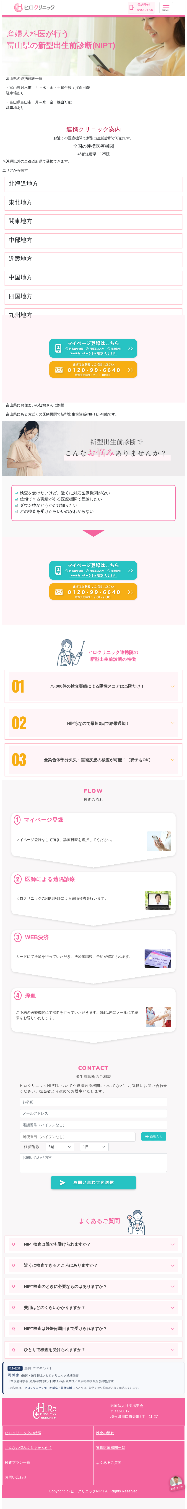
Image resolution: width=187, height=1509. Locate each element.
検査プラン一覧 (17, 1462)
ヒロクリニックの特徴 (23, 1433)
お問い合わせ (16, 1477)
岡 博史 (13, 1375)
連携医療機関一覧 (110, 1448)
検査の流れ (105, 1433)
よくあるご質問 (109, 1462)
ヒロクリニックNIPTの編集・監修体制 (48, 1387)
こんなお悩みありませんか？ (28, 1448)
